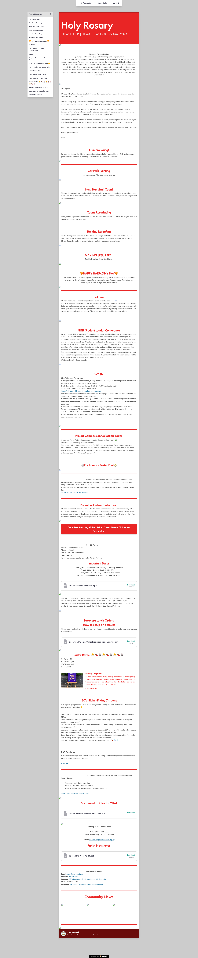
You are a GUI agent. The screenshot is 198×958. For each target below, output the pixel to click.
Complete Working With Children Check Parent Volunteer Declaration (99, 529)
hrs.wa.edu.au (74, 877)
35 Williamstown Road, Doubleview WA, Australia (87, 879)
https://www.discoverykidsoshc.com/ (75, 793)
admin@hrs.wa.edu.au (74, 874)
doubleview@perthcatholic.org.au (101, 840)
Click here (65, 763)
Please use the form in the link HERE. (75, 493)
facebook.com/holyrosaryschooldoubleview (86, 884)
